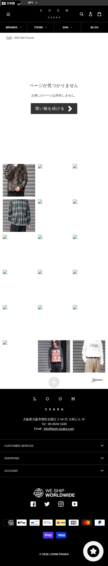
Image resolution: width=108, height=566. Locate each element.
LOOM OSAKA (59, 554)
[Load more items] (54, 382)
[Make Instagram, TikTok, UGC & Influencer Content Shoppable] (98, 381)
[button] (19, 180)
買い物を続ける (50, 108)
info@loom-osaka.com (59, 428)
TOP (9, 37)
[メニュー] (8, 14)
